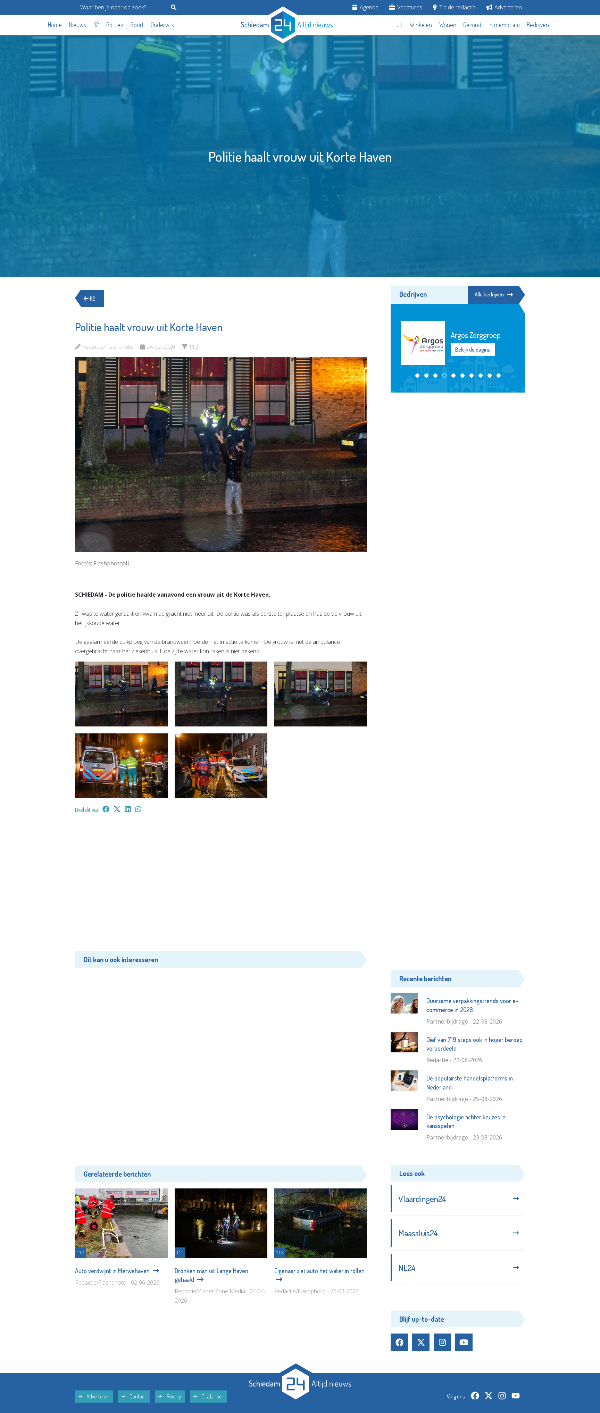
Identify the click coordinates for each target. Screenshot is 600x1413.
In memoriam (504, 24)
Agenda (368, 7)
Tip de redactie (457, 7)
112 (96, 24)
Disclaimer (211, 1396)
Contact (137, 1396)
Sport (137, 24)
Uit (399, 24)
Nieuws (77, 24)
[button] (417, 375)
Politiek (114, 24)
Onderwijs (162, 24)
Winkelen (421, 24)
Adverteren (507, 7)
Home (55, 24)
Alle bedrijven (489, 294)
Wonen (447, 24)
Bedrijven (538, 24)
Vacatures (409, 7)
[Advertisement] (221, 885)
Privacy (173, 1396)
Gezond (472, 24)
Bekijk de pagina (473, 349)
